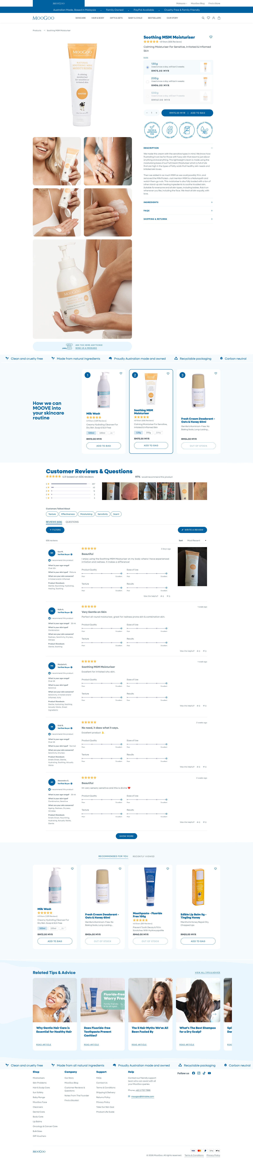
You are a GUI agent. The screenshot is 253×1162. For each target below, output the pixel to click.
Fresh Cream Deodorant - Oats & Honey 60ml (198, 420)
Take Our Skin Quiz (105, 1106)
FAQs (146, 210)
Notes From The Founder (77, 1095)
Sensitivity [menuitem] (103, 514)
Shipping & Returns (155, 219)
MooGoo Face (40, 1102)
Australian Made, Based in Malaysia (74, 9)
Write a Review (195, 530)
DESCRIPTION (151, 147)
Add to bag (103, 445)
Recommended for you (113, 856)
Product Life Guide (105, 1111)
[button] (59, 3)
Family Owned (114, 9)
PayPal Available (144, 9)
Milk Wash (93, 413)
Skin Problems (40, 1082)
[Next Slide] (204, 491)
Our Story (69, 1077)
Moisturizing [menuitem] (86, 514)
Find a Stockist (72, 1100)
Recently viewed (144, 856)
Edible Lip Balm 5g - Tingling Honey (193, 916)
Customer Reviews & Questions (75, 1089)
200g (148, 432)
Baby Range (39, 1097)
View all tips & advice (207, 972)
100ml (102, 433)
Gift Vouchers (39, 1136)
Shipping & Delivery (105, 1092)
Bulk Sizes (37, 1131)
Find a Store (214, 3)
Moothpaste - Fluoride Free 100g (147, 915)
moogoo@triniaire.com (142, 1096)
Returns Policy (103, 1097)
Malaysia (181, 3)
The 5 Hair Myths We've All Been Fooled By (150, 1029)
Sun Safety (38, 1092)
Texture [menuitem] (52, 514)
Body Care (38, 1116)
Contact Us (101, 1082)
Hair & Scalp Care (41, 1087)
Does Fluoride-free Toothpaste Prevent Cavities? (97, 1031)
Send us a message (86, 348)
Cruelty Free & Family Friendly (182, 9)
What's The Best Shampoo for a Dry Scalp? (198, 1029)
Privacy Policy (103, 1102)
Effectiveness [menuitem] (68, 514)
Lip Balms (37, 1121)
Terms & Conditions (105, 1087)
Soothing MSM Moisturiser (143, 412)
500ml (91, 433)
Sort (181, 540)
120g (138, 432)
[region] (154, 491)
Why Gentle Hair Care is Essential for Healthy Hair (54, 1029)
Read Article (43, 1044)
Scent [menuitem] (116, 514)
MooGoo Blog (198, 3)
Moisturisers (39, 1077)
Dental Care (39, 1111)
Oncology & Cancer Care (45, 1126)
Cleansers (38, 1106)
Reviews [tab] (54, 522)
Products (37, 30)
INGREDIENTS (151, 202)
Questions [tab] (72, 522)
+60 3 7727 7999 (143, 1090)
